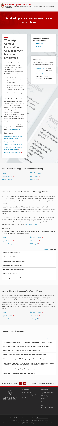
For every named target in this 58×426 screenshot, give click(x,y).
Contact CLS (40, 68)
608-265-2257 (49, 408)
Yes (21, 383)
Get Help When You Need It (13, 278)
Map (42, 405)
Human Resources (26, 392)
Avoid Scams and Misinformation (14, 261)
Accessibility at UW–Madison (17, 420)
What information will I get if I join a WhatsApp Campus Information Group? (28, 342)
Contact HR (40, 74)
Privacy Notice (44, 420)
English (4, 173)
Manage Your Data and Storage (14, 269)
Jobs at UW (25, 397)
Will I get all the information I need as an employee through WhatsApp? (27, 346)
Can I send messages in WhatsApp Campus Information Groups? (24, 359)
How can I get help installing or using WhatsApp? (19, 373)
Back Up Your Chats (10, 274)
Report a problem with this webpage (43, 383)
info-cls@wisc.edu (14, 129)
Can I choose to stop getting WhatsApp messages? (20, 369)
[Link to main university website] (10, 400)
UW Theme (19, 423)
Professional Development (29, 395)
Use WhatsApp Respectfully (13, 265)
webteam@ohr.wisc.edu (42, 418)
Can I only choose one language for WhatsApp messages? (22, 350)
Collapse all (53, 249)
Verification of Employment (32, 420)
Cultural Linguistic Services (18, 4)
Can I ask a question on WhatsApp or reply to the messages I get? (25, 354)
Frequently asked (12, 152)
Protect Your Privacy (11, 257)
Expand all (46, 249)
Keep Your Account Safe (12, 253)
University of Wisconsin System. (47, 423)
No (25, 383)
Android (40, 43)
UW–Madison (9, 1)
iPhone (40, 46)
